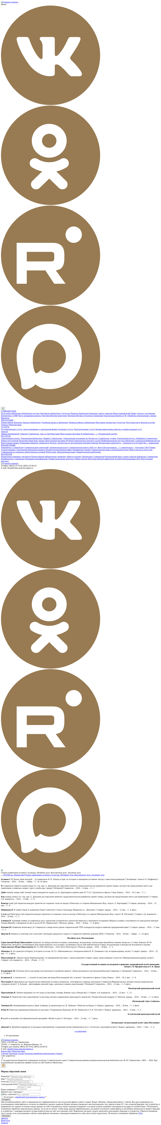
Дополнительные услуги (84, 429)
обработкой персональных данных (30, 1097)
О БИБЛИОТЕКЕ (8, 411)
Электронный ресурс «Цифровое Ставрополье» (137, 438)
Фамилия (5, 1076)
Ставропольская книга (58, 447)
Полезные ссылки (16, 1053)
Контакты (18, 422)
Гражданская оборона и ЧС (115, 416)
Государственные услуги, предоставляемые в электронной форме (29, 429)
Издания (69, 441)
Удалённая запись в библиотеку (55, 422)
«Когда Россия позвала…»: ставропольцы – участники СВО (123, 447)
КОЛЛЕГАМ (6, 454)
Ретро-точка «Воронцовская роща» (61, 452)
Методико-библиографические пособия (105, 459)
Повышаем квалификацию (36, 459)
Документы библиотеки (50, 413)
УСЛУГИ (5, 427)
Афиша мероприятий (10, 434)
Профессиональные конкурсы (61, 459)
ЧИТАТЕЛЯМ (7, 420)
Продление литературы (106, 422)
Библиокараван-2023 (131, 459)
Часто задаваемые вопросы (29, 416)
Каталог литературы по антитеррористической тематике (74, 443)
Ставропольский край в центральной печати (110, 450)
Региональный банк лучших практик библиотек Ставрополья (131, 457)
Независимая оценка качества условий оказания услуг (118, 429)
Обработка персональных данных (141, 416)
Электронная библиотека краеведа (31, 450)
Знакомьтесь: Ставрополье (12, 447)
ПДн (140, 1113)
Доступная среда (133, 422)
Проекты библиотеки (80, 413)
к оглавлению (80, 1031)
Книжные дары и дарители (101, 413)
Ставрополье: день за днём (39, 434)
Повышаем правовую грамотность (34, 443)
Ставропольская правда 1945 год (82, 447)
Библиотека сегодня (30, 413)
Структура (65, 413)
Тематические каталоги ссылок (87, 441)
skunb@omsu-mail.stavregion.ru (20, 1049)
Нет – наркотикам (151, 443)
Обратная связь (15, 425)
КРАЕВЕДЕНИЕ (8, 445)
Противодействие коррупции (54, 416)
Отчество (5, 1082)
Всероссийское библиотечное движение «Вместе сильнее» (56, 457)
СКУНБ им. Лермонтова (13, 875)
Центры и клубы (148, 422)
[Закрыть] (3, 1066)
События (23, 434)
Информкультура (152, 441)
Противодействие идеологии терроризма (85, 416)
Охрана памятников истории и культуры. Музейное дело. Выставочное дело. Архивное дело (64, 875)
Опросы (4, 425)
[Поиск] (7, 409)
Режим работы (7, 422)
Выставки (55, 434)
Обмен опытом (81, 459)
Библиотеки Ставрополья (93, 457)
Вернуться (5, 1120)
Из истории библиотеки (11, 413)
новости (4, 432)
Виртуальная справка (10, 443)
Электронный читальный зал (75, 438)
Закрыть (4, 1118)
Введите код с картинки (12, 1092)
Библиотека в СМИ (9, 416)
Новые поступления (9, 441)
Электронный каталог (10, 438)
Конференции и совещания (12, 459)
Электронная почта (10, 1084)
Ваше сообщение (9, 1090)
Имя (3, 1079)
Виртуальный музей (122, 413)
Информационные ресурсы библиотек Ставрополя (123, 441)
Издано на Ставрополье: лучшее (102, 438)
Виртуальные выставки (70, 434)
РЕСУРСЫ (5, 436)
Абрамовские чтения (81, 450)
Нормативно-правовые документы (16, 457)
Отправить (6, 1100)
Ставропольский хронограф (36, 447)
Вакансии (5, 418)
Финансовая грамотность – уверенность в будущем (121, 443)
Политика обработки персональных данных (44, 1053)
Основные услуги (65, 429)
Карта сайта (6, 1051)
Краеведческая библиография (59, 450)
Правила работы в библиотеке (82, 422)
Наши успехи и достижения (143, 413)
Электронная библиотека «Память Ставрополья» (42, 438)
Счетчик (4, 1053)
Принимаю (6, 1116)
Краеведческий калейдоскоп (88, 452)
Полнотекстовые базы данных (32, 441)
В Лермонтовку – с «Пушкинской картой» (99, 434)
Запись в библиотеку (32, 422)
